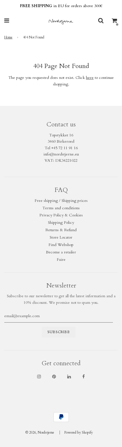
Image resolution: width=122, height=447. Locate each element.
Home (8, 37)
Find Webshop (61, 244)
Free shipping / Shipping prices (61, 200)
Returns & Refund (61, 230)
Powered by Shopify (78, 432)
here (90, 77)
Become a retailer (61, 252)
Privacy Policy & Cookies (61, 215)
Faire (61, 259)
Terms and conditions (61, 208)
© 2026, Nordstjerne (39, 432)
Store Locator (61, 237)
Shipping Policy (61, 222)
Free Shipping (61, 6)
